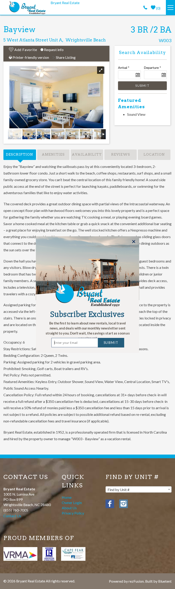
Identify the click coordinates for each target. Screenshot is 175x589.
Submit (111, 342)
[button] (87, 331)
